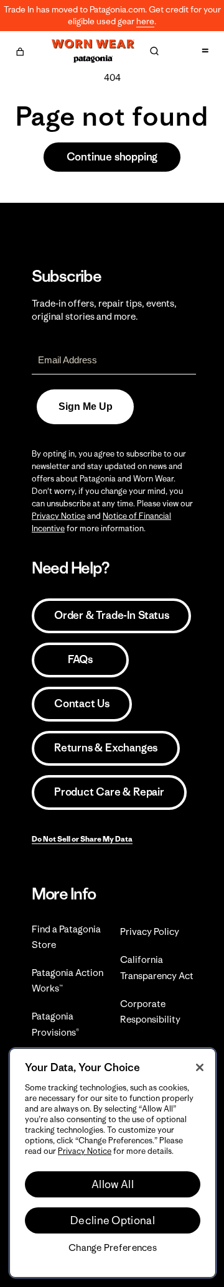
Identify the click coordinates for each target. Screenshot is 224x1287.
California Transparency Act (157, 967)
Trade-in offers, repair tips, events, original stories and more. (104, 309)
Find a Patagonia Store (66, 936)
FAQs (80, 659)
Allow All (112, 1184)
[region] (112, 1163)
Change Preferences (112, 1247)
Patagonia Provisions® (55, 1024)
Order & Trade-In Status (111, 615)
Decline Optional (112, 1220)
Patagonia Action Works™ (67, 980)
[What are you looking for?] (154, 51)
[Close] (199, 1067)
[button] (20, 49)
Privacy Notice (58, 516)
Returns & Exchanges (105, 748)
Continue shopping (112, 157)
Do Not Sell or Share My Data (82, 838)
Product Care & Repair (109, 792)
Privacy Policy (149, 931)
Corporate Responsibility (150, 1011)
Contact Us (82, 703)
